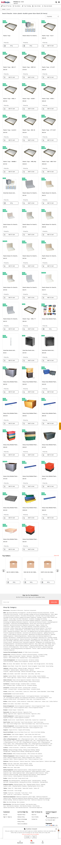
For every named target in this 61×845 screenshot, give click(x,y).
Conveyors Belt (26, 687)
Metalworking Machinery (21, 636)
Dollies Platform (53, 701)
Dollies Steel (30, 701)
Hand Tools (23, 631)
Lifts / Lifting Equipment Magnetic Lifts (22, 740)
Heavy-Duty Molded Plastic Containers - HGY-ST (10, 477)
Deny (34, 837)
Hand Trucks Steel (15, 722)
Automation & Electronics (16, 610)
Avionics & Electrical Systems (29, 654)
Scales (5, 778)
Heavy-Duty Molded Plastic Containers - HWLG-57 (30, 508)
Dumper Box (20, 709)
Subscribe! (54, 602)
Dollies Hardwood (21, 701)
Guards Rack (43, 719)
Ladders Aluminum (13, 736)
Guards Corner (11, 719)
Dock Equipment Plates (42, 697)
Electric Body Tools (34, 661)
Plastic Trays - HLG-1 (47, 35)
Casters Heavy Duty (22, 676)
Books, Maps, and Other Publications (18, 618)
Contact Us (34, 819)
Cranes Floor (11, 691)
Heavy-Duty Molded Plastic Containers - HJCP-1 (30, 414)
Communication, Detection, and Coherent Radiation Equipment (24, 620)
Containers (6, 683)
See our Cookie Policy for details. (30, 834)
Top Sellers (17, 6)
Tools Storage (17, 790)
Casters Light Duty (11, 677)
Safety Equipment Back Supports (27, 774)
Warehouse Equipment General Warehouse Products (25, 798)
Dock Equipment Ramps (39, 699)
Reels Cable (17, 767)
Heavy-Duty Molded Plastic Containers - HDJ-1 (10, 445)
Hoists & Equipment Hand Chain (20, 727)
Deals (4, 20)
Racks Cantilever (24, 763)
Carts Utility (31, 673)
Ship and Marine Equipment (22, 645)
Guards (5, 719)
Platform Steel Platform (37, 761)
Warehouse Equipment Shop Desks (21, 799)
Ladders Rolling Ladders (39, 736)
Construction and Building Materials (20, 623)
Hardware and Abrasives (14, 631)
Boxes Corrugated (32, 666)
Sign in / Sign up (7, 816)
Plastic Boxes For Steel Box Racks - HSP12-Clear (30, 256)
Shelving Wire (35, 782)
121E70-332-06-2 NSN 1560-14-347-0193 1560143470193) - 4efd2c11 (47, 572)
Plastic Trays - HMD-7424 (49, 161)
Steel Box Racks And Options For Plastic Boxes (10, 193)
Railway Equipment (35, 640)
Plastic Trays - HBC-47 (9, 67)
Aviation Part (6, 654)
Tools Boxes (10, 790)
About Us (34, 814)
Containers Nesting (31, 685)
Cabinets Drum (40, 671)
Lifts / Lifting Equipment (10, 739)
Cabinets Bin (31, 668)
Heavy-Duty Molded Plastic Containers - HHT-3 (30, 540)
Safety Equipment (8, 769)
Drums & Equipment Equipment (23, 706)
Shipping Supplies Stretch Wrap (35, 786)
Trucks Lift (9, 794)
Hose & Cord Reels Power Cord (22, 732)
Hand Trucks (6, 722)
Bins (4, 663)
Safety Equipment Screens (38, 771)
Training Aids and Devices (35, 646)
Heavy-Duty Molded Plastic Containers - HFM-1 (49, 382)
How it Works (35, 816)
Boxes (5, 666)
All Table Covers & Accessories (30, 652)
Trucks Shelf (26, 794)
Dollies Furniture (12, 701)
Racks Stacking (29, 765)
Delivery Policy (21, 816)
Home (3, 9)
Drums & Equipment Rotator (36, 707)
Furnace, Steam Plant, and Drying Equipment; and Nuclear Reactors (27, 628)
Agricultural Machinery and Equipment (16, 612)
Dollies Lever (45, 701)
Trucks (5, 792)
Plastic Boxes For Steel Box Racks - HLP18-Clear (10, 256)
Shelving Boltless (36, 780)
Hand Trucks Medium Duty (28, 723)
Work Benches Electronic (22, 807)
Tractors (34, 648)
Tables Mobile (17, 788)
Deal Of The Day (7, 6)
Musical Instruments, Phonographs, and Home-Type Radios (35, 639)
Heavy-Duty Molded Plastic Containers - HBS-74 (49, 508)
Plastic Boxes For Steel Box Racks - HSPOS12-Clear (49, 256)
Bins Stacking (49, 663)
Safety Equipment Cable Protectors (35, 772)
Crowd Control (7, 693)
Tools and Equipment (9, 660)
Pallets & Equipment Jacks (22, 756)
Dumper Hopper (12, 709)
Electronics (6, 610)
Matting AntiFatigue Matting (15, 749)
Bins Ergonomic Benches (16, 712)
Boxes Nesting (49, 666)
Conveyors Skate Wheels (24, 689)
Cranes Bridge (50, 691)
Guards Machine (20, 719)
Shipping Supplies (8, 784)
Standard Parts (24, 657)
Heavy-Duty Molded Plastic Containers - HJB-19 (10, 508)
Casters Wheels (12, 676)
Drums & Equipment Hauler (38, 706)
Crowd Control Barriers (18, 693)
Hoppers (5, 729)
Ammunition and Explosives (27, 615)
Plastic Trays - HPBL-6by (29, 161)
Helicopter (29, 656)
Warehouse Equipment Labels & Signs (25, 796)
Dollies (5, 701)
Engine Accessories (15, 626)
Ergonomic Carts (12, 713)
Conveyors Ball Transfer (16, 687)
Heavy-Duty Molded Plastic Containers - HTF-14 (30, 382)
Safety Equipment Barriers (20, 769)
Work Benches (7, 804)
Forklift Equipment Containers (21, 717)
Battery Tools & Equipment (21, 661)
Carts (4, 673)
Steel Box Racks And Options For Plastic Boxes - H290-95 (30, 351)
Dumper (5, 709)
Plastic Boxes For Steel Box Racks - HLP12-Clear (49, 288)
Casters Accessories (32, 677)
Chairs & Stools (7, 679)
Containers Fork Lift (21, 685)
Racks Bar (9, 763)
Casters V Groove (21, 677)
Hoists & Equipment (8, 726)
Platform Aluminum (14, 761)
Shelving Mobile (44, 782)
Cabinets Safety (15, 670)
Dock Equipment (7, 696)
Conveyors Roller (12, 689)
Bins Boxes (9, 663)
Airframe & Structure (16, 654)
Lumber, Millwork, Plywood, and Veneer (18, 634)
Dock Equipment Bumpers (33, 696)
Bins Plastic (24, 663)
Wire (4, 802)
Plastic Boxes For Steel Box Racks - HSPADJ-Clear (10, 288)
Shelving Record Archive (25, 782)
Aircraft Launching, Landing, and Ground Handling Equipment (34, 614)
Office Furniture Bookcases (19, 753)
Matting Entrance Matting (18, 751)
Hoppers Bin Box (13, 729)
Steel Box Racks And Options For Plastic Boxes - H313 (10, 351)
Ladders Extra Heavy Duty (25, 736)
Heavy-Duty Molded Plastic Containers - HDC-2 (10, 540)
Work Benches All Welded (18, 804)
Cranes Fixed (33, 691)
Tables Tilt (10, 788)
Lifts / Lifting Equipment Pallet (41, 740)
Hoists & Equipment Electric (36, 726)
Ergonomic (6, 712)
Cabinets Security (24, 670)
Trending (5, 22)
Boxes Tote (18, 666)
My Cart (5, 814)
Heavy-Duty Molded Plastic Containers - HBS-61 (49, 414)
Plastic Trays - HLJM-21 (9, 130)
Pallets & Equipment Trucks (35, 759)
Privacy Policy (20, 821)
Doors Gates (10, 703)
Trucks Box (10, 792)
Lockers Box (23, 747)
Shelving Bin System (26, 780)
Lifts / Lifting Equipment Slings (19, 743)
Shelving (5, 780)
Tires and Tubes (24, 646)
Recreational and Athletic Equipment (24, 643)
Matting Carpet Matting (29, 749)
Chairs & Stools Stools (34, 681)
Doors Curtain (25, 703)
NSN (4, 612)
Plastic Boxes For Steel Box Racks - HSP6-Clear (30, 225)
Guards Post (35, 719)
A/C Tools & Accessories (22, 660)
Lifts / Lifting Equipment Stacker (26, 745)
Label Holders (7, 734)
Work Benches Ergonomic (35, 807)
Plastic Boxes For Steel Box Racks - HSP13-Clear (10, 225)
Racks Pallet (11, 765)
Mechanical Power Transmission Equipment (24, 642)
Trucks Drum (24, 792)
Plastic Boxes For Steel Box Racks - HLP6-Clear (49, 193)
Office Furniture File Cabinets (34, 753)
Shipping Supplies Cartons (33, 784)
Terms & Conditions (22, 823)
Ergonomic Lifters (35, 713)
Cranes (5, 691)
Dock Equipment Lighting (12, 697)
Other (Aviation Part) (14, 657)
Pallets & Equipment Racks (14, 757)
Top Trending (27, 6)
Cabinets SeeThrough (14, 671)
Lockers (5, 747)
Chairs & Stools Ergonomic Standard (21, 679)
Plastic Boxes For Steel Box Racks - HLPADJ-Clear (49, 225)
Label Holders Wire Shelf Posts (32, 734)
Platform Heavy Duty (25, 761)
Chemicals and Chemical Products (37, 622)
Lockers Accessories (14, 747)
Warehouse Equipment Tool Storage (40, 799)
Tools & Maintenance (34, 657)
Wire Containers (21, 802)
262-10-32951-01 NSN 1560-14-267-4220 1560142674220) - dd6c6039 (12, 572)
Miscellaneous (12, 637)
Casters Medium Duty (43, 677)
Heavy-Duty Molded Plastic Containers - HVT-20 (10, 382)
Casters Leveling (32, 676)
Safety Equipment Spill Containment (21, 771)
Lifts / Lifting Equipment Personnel (28, 742)
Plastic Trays (6, 35)
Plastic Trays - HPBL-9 (9, 98)
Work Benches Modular (25, 806)
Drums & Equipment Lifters (21, 707)
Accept (27, 837)
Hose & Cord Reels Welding (38, 732)
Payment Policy (21, 814)
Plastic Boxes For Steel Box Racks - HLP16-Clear (30, 288)
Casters (5, 676)
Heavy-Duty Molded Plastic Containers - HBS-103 (10, 414)
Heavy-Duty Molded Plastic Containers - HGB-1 (30, 445)
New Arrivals (37, 6)
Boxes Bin (24, 666)
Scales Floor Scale (12, 778)
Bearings (39, 617)
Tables (5, 788)
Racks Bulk (16, 763)
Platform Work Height (50, 761)
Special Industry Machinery (37, 645)
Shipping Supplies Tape (20, 784)
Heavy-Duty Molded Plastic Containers (49, 319)
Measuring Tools (43, 637)
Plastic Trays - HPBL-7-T (29, 319)
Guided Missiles (19, 629)
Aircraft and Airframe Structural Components (38, 612)
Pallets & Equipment (8, 756)
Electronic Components (30, 610)
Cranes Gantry (18, 691)
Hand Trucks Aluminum (27, 722)
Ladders (5, 736)
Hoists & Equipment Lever (36, 727)
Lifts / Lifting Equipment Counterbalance (38, 743)
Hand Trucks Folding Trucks (14, 723)
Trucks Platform (17, 794)
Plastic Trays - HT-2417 (48, 67)
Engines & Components (14, 656)
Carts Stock (24, 673)
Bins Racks (30, 663)
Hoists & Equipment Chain (21, 726)
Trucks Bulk (17, 792)
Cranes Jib (26, 691)
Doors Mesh (18, 703)
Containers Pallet (11, 685)
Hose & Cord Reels (8, 732)
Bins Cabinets (16, 663)
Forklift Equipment (8, 716)
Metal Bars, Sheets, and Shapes (21, 640)
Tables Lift (36, 788)
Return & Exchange (22, 819)
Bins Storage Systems (39, 663)
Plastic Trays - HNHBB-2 (9, 161)
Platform (5, 761)
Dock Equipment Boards (19, 696)
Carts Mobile (10, 673)
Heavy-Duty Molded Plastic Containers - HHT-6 (49, 477)
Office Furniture (7, 753)
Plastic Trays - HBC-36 (29, 130)
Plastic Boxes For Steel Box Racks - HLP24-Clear (10, 319)
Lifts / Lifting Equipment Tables (43, 745)
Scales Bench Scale (23, 778)
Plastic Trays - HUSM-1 (29, 98)
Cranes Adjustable (41, 691)
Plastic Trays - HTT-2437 (49, 130)
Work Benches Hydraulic (13, 806)
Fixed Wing (35, 656)
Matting (5, 749)
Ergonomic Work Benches (23, 713)
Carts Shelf (17, 673)
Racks (5, 763)
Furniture (12, 629)
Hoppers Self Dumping (24, 729)
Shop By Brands (48, 6)
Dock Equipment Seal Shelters (27, 697)
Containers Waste (25, 683)
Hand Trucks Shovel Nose (42, 723)
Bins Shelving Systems (14, 780)
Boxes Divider (41, 666)
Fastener (23, 656)
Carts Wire (37, 673)
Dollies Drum (38, 701)
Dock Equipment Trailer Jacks (24, 699)
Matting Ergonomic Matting (32, 751)
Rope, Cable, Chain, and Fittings (43, 643)
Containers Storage (15, 683)
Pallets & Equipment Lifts (28, 757)
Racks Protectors (19, 765)
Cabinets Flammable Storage (28, 671)
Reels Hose (10, 767)
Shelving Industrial (13, 782)
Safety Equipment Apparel (35, 769)
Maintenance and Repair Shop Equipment (39, 634)
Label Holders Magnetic (18, 734)
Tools (4, 790)
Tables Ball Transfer (27, 788)
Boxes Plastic (11, 666)
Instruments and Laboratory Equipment (33, 632)
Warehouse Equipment (9, 796)
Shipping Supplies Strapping (19, 786)
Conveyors (6, 687)
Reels (4, 767)
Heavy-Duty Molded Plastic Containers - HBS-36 (30, 477)
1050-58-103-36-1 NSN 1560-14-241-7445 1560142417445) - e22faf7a (30, 572)
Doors (4, 703)
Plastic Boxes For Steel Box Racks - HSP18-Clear (30, 193)
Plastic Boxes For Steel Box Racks (30, 36)
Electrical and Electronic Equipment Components (22, 625)
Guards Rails (28, 719)
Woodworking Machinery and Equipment (21, 648)
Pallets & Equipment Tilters (20, 759)
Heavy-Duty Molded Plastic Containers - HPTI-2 (49, 445)
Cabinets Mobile (13, 668)
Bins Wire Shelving (11, 802)
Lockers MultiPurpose (32, 747)
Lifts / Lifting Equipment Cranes (26, 739)
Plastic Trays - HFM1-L (48, 98)
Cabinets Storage (22, 668)
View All (56, 555)
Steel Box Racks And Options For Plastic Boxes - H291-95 (49, 351)
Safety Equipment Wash (19, 772)
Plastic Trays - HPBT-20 (29, 67)
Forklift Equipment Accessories (22, 716)
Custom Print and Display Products (12, 652)
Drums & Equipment (8, 706)
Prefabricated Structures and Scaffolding (27, 637)
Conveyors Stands (35, 689)
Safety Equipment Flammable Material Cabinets (25, 776)
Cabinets (5, 668)
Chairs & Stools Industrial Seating (19, 681)
